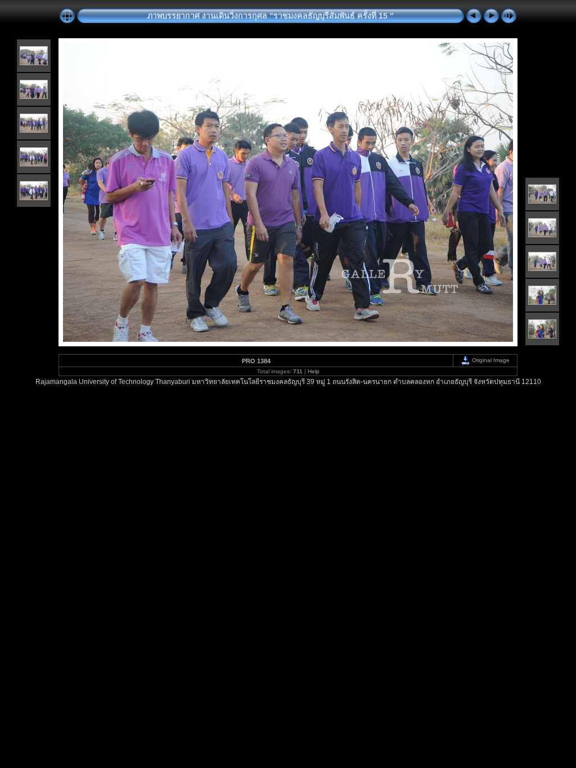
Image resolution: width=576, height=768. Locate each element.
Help (314, 371)
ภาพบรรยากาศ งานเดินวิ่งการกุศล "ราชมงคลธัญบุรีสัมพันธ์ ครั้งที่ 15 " (270, 15)
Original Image (490, 360)
